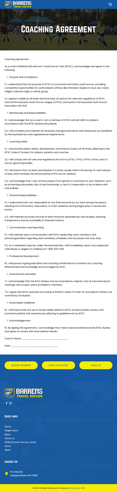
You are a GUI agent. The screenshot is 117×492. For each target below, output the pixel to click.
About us (9, 438)
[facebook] (6, 403)
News (8, 450)
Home (8, 426)
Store (8, 446)
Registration (11, 430)
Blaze (8, 434)
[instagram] (10, 403)
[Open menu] (110, 4)
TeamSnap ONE (77, 488)
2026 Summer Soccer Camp (20, 442)
